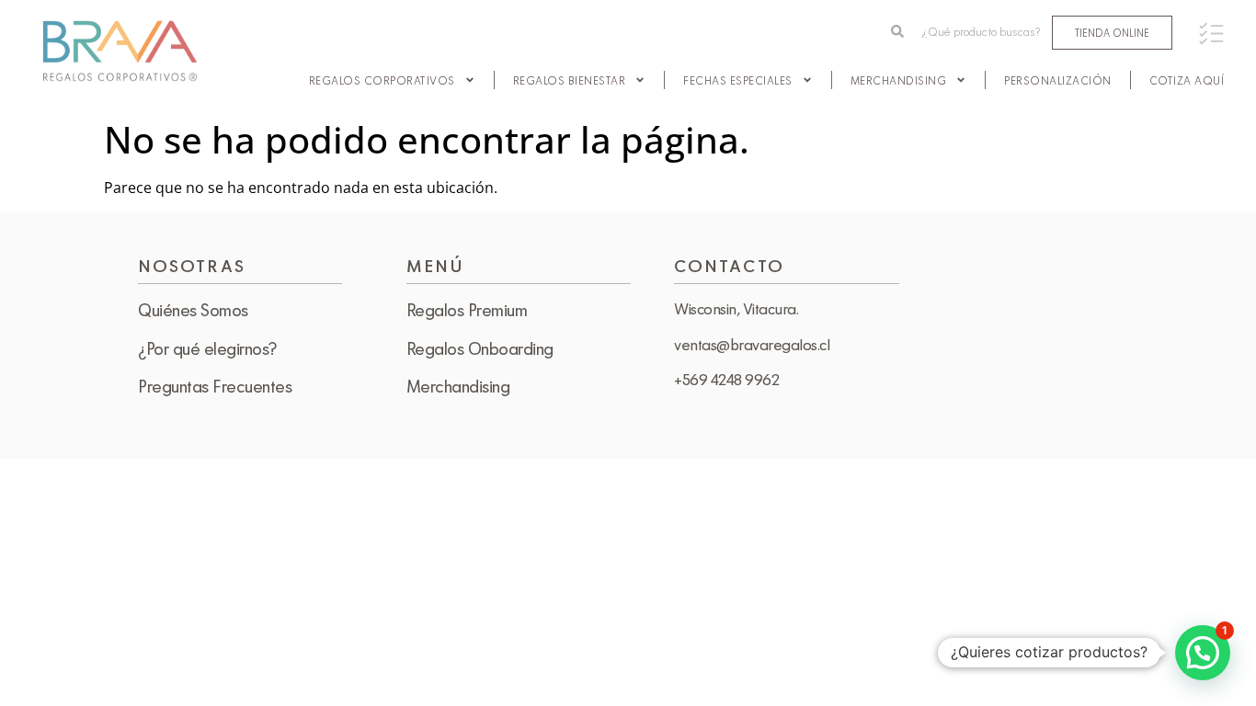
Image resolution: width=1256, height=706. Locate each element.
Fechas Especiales (738, 80)
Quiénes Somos (193, 310)
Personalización (1058, 80)
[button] (1202, 652)
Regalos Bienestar (569, 80)
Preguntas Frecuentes (214, 386)
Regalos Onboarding (480, 348)
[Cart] (1211, 33)
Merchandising (899, 80)
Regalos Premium (467, 310)
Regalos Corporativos (382, 80)
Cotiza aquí (1187, 80)
